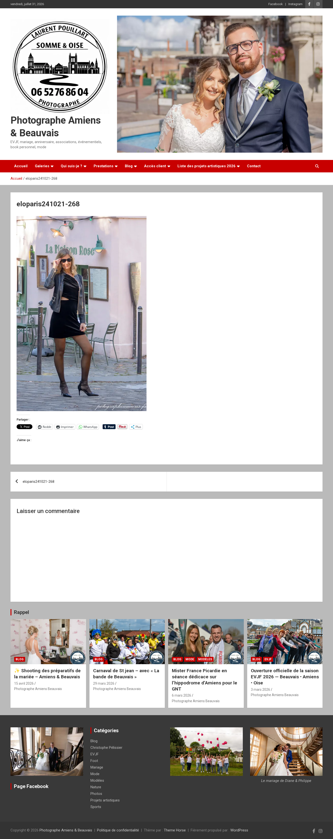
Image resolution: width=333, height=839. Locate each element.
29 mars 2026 (103, 683)
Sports (95, 807)
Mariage (96, 767)
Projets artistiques (105, 800)
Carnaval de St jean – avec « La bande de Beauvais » (126, 674)
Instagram (295, 4)
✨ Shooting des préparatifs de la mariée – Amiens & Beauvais (47, 674)
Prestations (103, 166)
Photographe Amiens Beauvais (38, 689)
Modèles (205, 659)
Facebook (275, 4)
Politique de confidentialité (118, 830)
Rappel (21, 612)
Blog (129, 166)
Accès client (155, 166)
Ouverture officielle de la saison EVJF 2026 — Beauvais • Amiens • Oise (285, 676)
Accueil (21, 166)
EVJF (268, 659)
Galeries (42, 166)
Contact (254, 166)
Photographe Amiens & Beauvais (65, 830)
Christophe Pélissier (106, 747)
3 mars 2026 (260, 689)
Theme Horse (175, 830)
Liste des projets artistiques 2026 (206, 166)
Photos (96, 793)
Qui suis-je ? (71, 166)
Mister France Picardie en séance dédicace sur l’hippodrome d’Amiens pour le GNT (204, 679)
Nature (95, 787)
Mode (190, 659)
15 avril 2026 (24, 683)
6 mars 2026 (181, 695)
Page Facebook (31, 786)
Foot (94, 761)
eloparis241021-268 (38, 481)
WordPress (239, 830)
